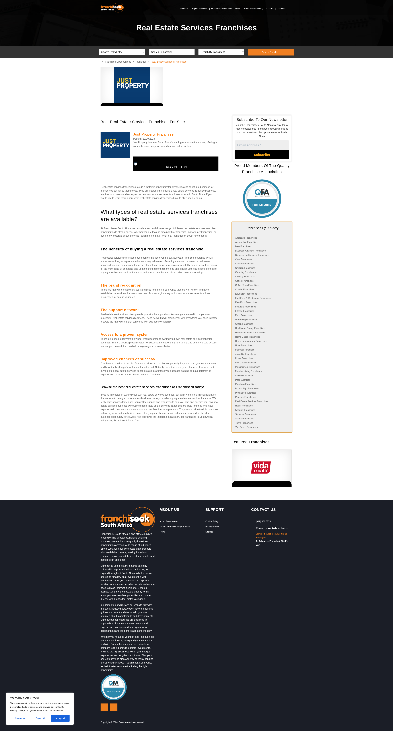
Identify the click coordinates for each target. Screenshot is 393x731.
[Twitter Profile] (104, 707)
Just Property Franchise (153, 134)
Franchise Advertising (253, 8)
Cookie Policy (211, 521)
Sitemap (209, 532)
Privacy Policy (212, 526)
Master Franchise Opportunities (175, 526)
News (237, 8)
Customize (20, 718)
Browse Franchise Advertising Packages (271, 536)
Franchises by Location (221, 8)
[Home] (101, 61)
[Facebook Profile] (113, 707)
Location (280, 8)
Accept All (60, 718)
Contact (270, 8)
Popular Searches (200, 8)
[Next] (288, 468)
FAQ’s (162, 532)
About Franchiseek (169, 521)
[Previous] (231, 468)
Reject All (40, 718)
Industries (183, 8)
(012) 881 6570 (263, 521)
